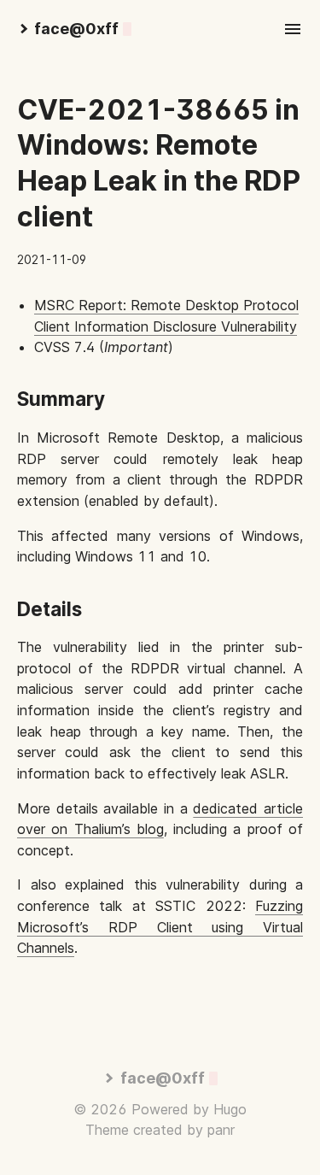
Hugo (230, 1109)
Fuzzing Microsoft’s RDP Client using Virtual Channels (160, 926)
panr (221, 1129)
